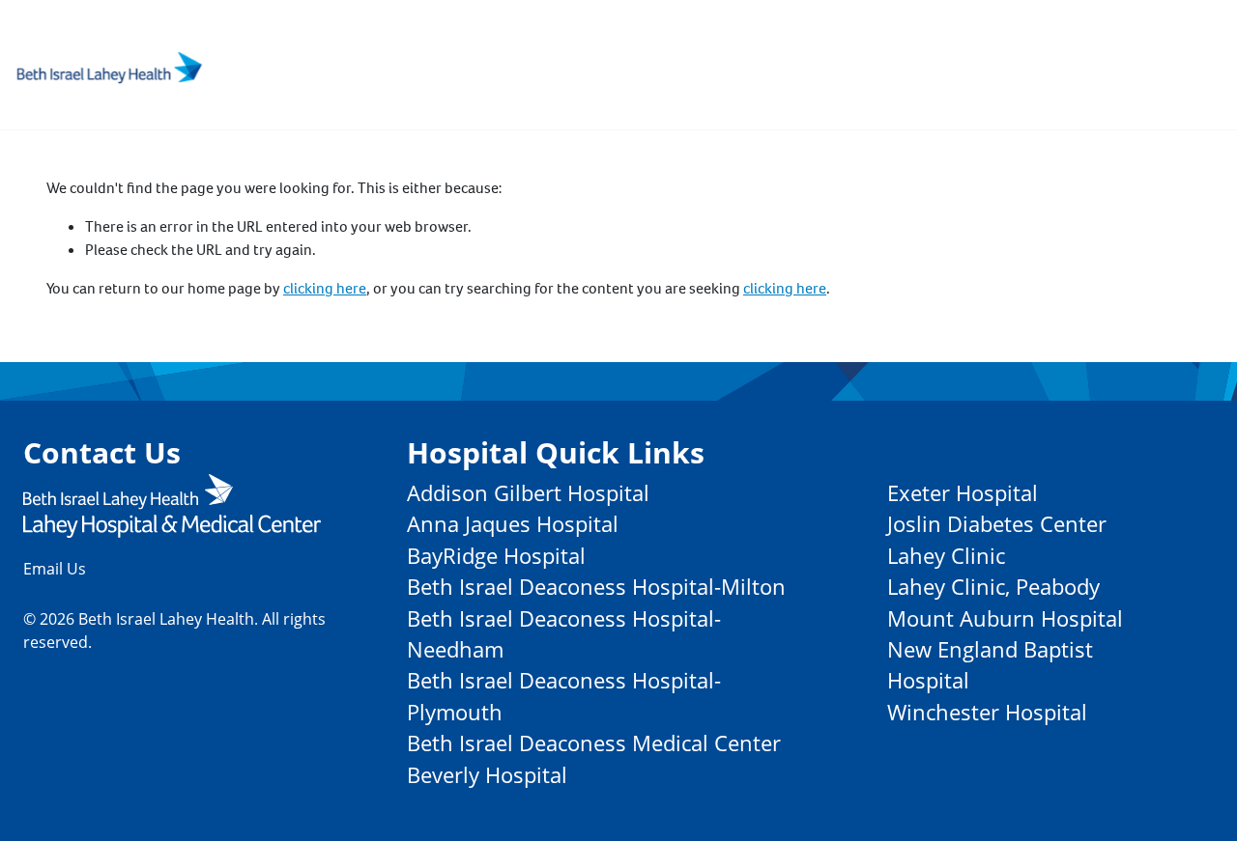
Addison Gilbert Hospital (528, 493)
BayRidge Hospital (496, 556)
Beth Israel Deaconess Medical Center (594, 743)
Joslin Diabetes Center (997, 524)
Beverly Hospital (487, 775)
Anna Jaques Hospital (512, 524)
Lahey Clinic (946, 556)
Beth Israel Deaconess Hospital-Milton (596, 587)
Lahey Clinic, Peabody (993, 587)
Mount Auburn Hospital (1005, 618)
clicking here (324, 288)
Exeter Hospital (962, 493)
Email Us (54, 568)
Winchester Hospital (987, 712)
